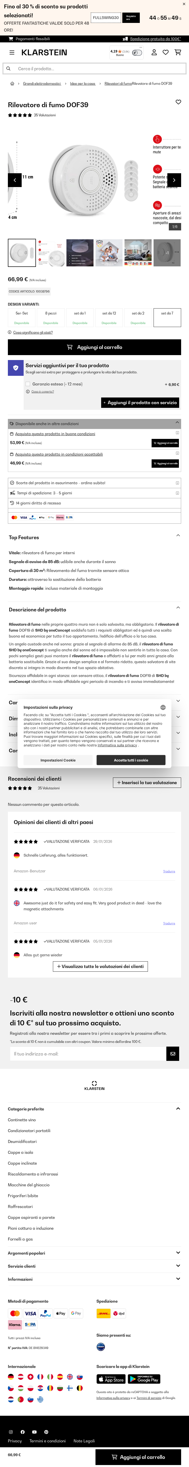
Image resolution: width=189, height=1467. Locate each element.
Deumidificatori (22, 1141)
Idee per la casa (83, 84)
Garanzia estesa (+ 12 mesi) (57, 384)
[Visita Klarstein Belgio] (80, 1388)
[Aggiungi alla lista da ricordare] (178, 102)
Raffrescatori (20, 1206)
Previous (15, 180)
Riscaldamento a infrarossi (33, 1174)
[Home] (16, 84)
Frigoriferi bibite (23, 1195)
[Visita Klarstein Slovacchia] (80, 1377)
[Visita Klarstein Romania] (50, 1388)
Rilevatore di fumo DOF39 (152, 84)
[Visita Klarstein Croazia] (40, 1388)
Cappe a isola (20, 1152)
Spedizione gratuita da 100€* (155, 39)
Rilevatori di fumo (118, 84)
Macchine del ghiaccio (28, 1184)
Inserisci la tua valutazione (149, 782)
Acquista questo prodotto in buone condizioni (55, 434)
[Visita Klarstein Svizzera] (30, 1377)
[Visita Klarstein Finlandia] (70, 1388)
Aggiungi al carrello (99, 347)
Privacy (15, 1440)
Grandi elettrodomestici (42, 84)
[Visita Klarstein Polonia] (30, 1388)
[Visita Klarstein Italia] (50, 1377)
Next (174, 180)
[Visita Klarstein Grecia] (40, 1399)
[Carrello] (177, 52)
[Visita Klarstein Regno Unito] (70, 1377)
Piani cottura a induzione (31, 1228)
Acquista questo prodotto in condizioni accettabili (59, 454)
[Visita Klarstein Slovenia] (30, 1399)
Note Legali (84, 1440)
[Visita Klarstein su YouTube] (34, 1432)
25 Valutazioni (45, 115)
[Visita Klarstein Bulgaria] (60, 1388)
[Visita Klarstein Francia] (40, 1377)
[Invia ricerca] (8, 68)
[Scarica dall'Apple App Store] (111, 1379)
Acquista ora (131, 17)
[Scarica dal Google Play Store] (143, 1379)
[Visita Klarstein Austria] (21, 1377)
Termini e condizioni (48, 1440)
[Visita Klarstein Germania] (11, 1377)
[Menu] (141, 49)
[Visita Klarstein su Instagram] (11, 1432)
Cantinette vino (22, 1119)
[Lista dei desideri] (166, 52)
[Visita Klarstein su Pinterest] (46, 1432)
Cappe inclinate (22, 1163)
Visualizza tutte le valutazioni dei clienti (102, 966)
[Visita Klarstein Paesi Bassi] (11, 1399)
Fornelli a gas (20, 1239)
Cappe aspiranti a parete (31, 1217)
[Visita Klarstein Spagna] (60, 1377)
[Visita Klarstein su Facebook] (23, 1432)
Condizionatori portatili (29, 1130)
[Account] (154, 52)
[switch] (137, 53)
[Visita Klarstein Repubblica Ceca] (11, 1388)
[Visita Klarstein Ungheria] (21, 1388)
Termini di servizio (149, 1398)
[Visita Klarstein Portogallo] (21, 1399)
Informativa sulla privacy (113, 1398)
